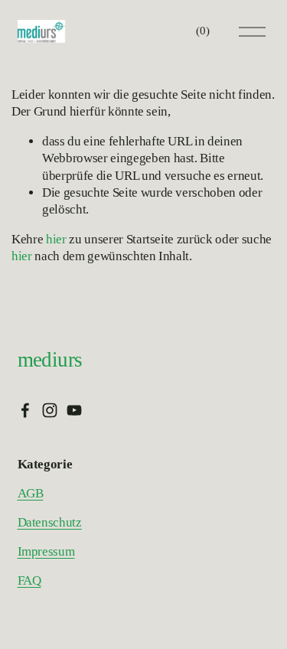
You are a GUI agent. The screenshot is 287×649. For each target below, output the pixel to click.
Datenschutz (50, 522)
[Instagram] (49, 410)
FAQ (29, 580)
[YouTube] (74, 410)
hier (56, 239)
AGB (31, 493)
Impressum (46, 551)
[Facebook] (25, 410)
